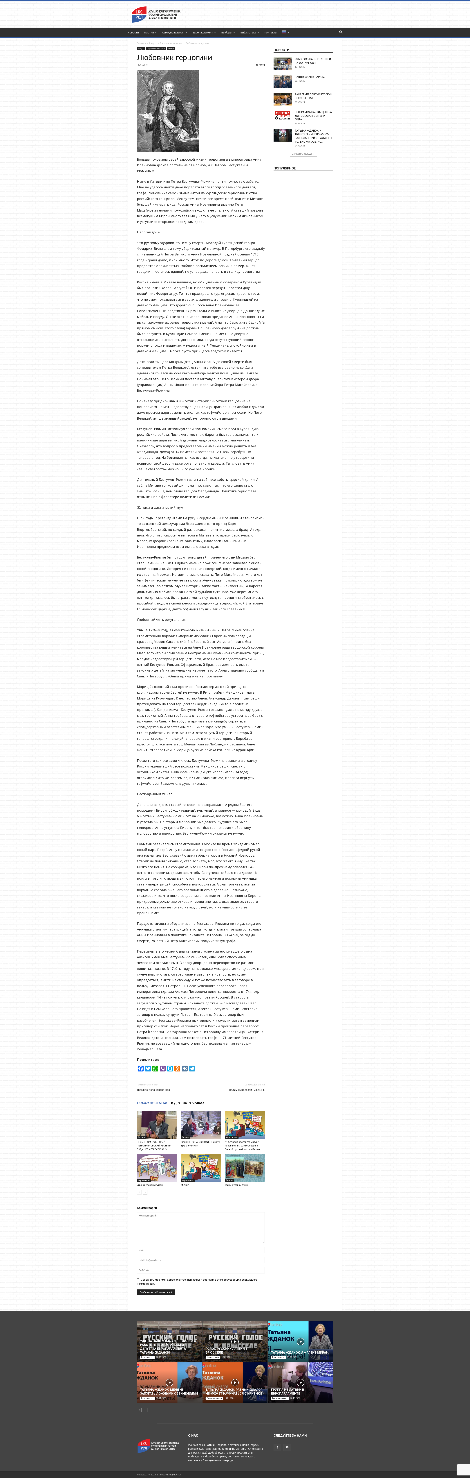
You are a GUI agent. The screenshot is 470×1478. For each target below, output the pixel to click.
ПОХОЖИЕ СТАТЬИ (152, 1103)
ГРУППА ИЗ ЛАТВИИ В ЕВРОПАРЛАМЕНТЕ (287, 1391)
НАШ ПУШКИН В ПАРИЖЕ (310, 76)
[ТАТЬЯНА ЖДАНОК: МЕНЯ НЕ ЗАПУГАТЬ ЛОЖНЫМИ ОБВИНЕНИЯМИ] (169, 1382)
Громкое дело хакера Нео (153, 1089)
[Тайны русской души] (245, 1168)
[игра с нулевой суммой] (157, 1168)
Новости (133, 32)
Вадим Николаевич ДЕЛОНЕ (247, 1089)
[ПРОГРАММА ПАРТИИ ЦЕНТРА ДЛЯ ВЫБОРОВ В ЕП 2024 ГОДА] (283, 115)
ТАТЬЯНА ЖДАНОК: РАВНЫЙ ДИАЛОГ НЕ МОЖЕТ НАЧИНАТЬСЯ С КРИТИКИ (234, 1391)
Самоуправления (173, 32)
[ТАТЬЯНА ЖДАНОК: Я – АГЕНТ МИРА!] (300, 1341)
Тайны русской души (236, 1185)
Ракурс (153, 43)
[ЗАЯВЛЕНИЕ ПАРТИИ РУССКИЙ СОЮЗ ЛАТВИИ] (283, 99)
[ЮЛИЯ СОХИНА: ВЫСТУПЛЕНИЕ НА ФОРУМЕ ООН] (283, 63)
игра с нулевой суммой (150, 1185)
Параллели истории (171, 43)
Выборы (226, 32)
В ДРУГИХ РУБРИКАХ (187, 1103)
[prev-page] (139, 1192)
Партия (149, 32)
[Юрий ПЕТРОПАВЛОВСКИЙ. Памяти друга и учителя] (201, 1125)
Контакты (270, 32)
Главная (141, 43)
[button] (340, 32)
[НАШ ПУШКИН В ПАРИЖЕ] (283, 81)
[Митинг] (201, 1168)
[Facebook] (277, 1447)
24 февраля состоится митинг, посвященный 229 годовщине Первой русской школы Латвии (243, 1146)
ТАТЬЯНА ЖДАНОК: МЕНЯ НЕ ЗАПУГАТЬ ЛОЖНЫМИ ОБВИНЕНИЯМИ (169, 1391)
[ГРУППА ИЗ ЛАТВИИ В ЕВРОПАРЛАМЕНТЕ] (300, 1382)
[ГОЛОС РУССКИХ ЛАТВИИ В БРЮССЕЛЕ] (235, 1341)
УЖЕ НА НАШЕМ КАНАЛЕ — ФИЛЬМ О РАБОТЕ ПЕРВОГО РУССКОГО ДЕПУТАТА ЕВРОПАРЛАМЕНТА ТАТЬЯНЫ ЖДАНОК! (168, 1346)
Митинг (185, 1185)
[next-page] (145, 1192)
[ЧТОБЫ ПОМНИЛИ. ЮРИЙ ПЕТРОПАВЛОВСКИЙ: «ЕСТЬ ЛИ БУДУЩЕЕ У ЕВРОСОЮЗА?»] (157, 1125)
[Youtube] (287, 1447)
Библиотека (248, 32)
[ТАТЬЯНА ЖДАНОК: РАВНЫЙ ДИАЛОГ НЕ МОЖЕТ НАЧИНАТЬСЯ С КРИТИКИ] (235, 1382)
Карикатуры (231, 1137)
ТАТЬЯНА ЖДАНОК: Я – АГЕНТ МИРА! (299, 1352)
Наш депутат (147, 1357)
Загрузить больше (302, 153)
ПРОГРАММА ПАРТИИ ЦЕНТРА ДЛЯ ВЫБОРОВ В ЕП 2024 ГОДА (313, 116)
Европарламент (202, 32)
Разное (171, 48)
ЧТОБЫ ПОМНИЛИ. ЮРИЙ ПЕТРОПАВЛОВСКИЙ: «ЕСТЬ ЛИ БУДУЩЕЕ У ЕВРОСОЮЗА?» (154, 1146)
